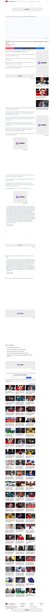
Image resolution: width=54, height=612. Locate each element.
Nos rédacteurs (32, 605)
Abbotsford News (46, 38)
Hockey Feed (9, 381)
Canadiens (21, 604)
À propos (31, 604)
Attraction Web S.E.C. (9, 609)
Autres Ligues (22, 606)
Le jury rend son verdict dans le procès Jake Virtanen (16, 349)
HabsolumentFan (9, 45)
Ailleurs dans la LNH (23, 605)
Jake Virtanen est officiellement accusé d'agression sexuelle (17, 353)
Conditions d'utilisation (33, 606)
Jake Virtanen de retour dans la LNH (13, 347)
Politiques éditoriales (33, 607)
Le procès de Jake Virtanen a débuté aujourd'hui (15, 351)
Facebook (41, 604)
